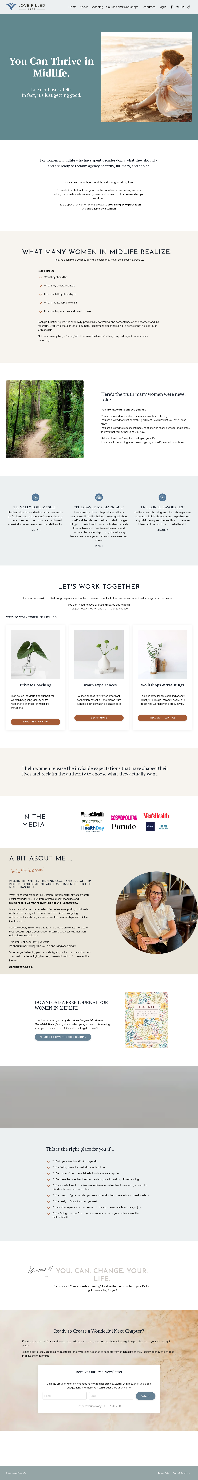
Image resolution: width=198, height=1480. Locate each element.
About (84, 7)
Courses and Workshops (122, 7)
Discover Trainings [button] (162, 718)
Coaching (97, 7)
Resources (148, 7)
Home (73, 7)
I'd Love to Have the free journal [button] (63, 1037)
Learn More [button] (99, 718)
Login (162, 7)
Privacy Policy (164, 1473)
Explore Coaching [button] (35, 722)
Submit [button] (146, 1396)
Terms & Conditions (181, 1473)
